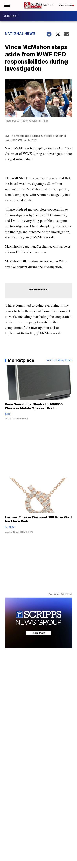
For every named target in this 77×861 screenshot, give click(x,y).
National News (20, 33)
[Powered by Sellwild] (66, 594)
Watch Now (65, 5)
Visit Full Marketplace (59, 360)
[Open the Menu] (6, 5)
